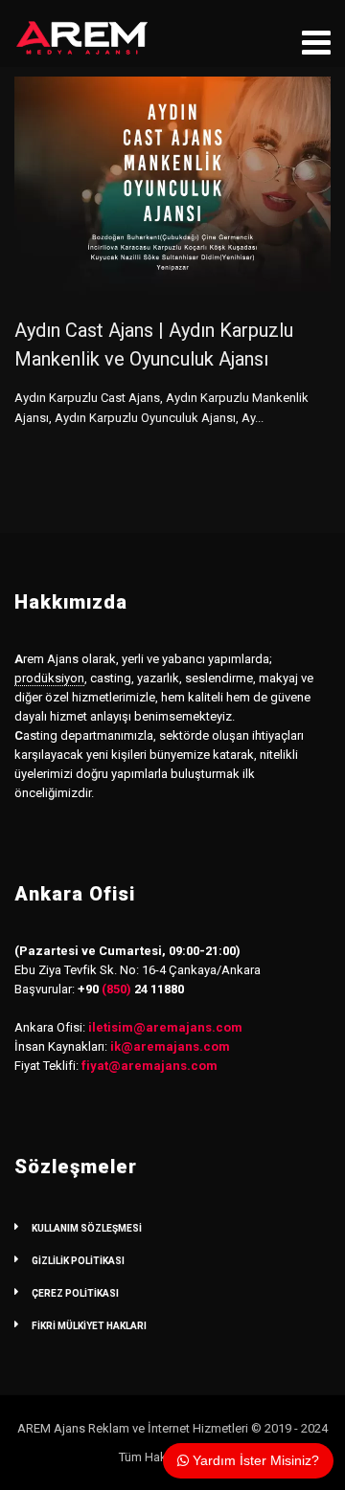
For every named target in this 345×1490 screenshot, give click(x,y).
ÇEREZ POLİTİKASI (75, 1293)
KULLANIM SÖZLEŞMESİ (87, 1228)
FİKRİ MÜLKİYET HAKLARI (89, 1326)
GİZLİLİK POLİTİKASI (78, 1261)
